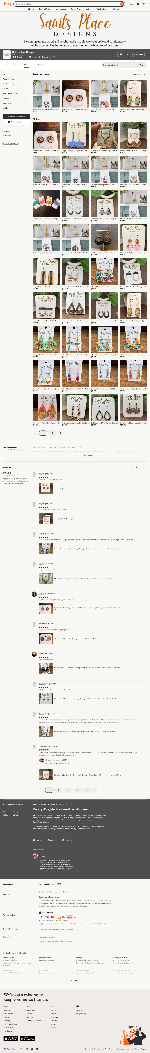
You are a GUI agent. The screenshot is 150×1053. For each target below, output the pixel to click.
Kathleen (42, 684)
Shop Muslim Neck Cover (121, 963)
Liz (46, 760)
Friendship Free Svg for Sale (85, 973)
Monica (41, 594)
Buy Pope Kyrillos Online (121, 960)
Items (5, 65)
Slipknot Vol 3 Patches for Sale (13, 973)
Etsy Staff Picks (44, 9)
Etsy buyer (42, 746)
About (26, 65)
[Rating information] (13, 57)
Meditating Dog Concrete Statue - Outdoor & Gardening (18, 964)
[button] (124, 54)
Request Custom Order (17, 116)
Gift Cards (116, 9)
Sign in (131, 4)
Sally (40, 534)
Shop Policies (39, 65)
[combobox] (66, 4)
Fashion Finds (76, 9)
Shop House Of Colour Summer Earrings (90, 963)
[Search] (122, 4)
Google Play (27, 1038)
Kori (40, 654)
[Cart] (143, 4)
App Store (11, 1038)
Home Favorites (60, 9)
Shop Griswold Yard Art (10, 960)
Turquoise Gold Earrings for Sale (87, 960)
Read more (88, 455)
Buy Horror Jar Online (46, 960)
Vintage (88, 9)
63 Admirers (7, 135)
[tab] (16, 74)
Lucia (41, 564)
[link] (35, 433)
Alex (40, 624)
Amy (40, 474)
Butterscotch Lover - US (47, 973)
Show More (75, 981)
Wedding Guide (102, 9)
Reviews (15, 65)
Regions (143, 1049)
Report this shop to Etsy (11, 144)
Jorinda (41, 714)
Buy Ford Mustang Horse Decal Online (126, 973)
